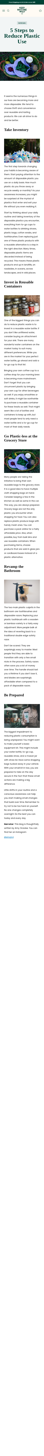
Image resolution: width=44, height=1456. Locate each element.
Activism (22, 23)
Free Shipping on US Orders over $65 (22, 2)
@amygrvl (9, 837)
